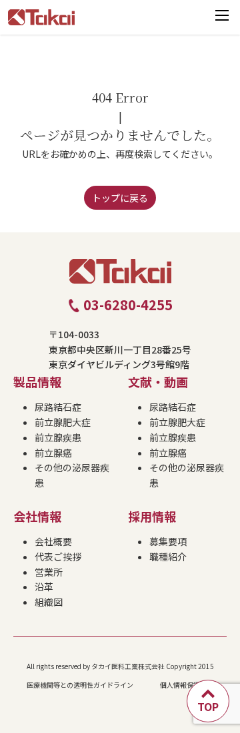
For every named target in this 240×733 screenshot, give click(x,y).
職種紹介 (168, 556)
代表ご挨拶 (58, 556)
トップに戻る (120, 197)
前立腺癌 (53, 452)
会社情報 (37, 516)
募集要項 (168, 541)
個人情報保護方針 (186, 685)
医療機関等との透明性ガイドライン (80, 685)
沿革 (44, 586)
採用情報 (152, 516)
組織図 (49, 602)
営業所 (49, 572)
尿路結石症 (58, 406)
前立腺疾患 (58, 437)
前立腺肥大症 (63, 422)
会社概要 (53, 541)
